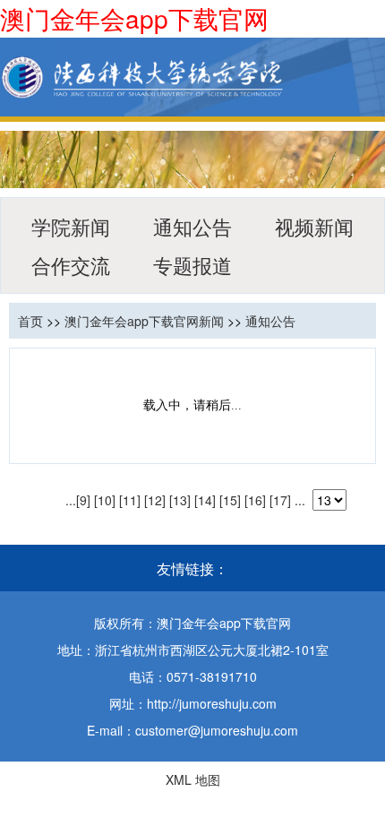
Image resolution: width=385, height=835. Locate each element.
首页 (30, 321)
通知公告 (192, 226)
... (70, 500)
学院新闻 (70, 226)
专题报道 (192, 265)
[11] (130, 500)
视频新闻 (314, 226)
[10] (105, 500)
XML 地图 (193, 779)
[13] (180, 500)
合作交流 (70, 265)
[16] (255, 500)
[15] (230, 500)
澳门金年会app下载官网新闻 (144, 321)
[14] (205, 500)
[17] (280, 500)
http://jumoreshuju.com (212, 703)
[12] (155, 500)
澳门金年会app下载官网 (134, 18)
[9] (83, 500)
